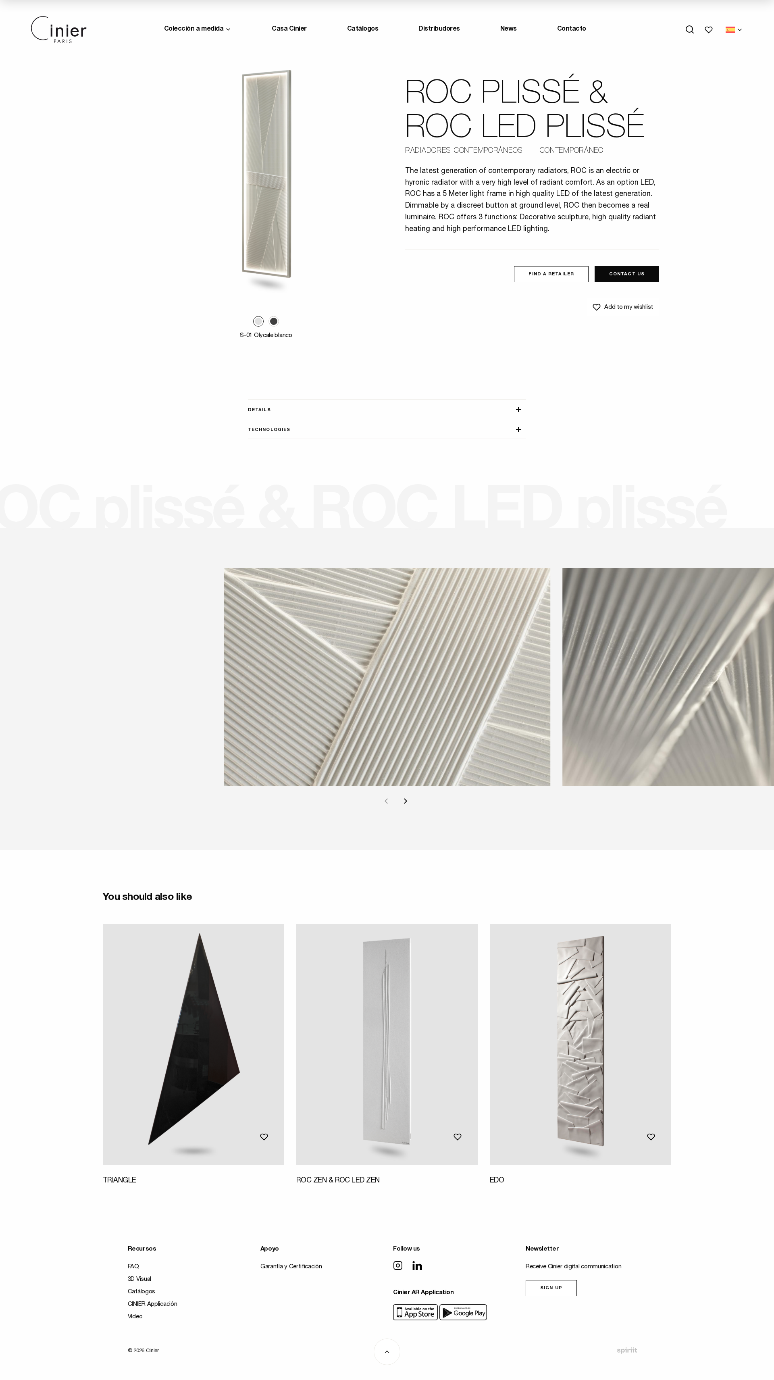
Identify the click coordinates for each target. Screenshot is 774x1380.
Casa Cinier (289, 29)
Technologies (269, 430)
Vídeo (135, 1317)
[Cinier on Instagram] (398, 1266)
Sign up (551, 1288)
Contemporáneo (571, 151)
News (508, 29)
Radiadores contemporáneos (464, 151)
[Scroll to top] (387, 1351)
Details (259, 410)
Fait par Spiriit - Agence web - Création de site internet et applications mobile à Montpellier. (627, 1350)
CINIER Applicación (152, 1304)
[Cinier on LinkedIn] (417, 1266)
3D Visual (139, 1279)
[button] (258, 321)
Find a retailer (551, 274)
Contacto (571, 29)
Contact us (627, 274)
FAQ (133, 1267)
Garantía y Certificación (291, 1267)
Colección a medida (193, 29)
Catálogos (363, 29)
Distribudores (439, 29)
